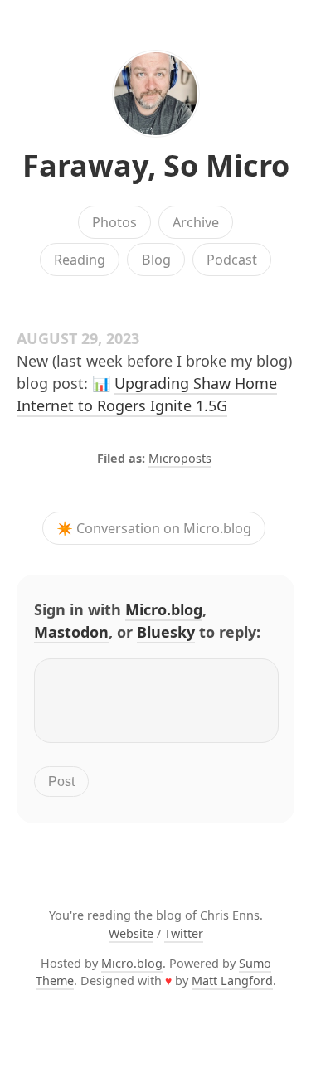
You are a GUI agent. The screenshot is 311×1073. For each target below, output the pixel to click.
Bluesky (166, 632)
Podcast (232, 259)
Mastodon (71, 632)
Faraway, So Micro (155, 165)
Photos (114, 222)
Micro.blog (163, 609)
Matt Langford (232, 980)
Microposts (179, 458)
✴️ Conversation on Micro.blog (153, 528)
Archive (196, 222)
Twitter (183, 933)
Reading (79, 259)
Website (131, 933)
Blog (156, 259)
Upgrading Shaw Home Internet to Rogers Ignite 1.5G (147, 394)
